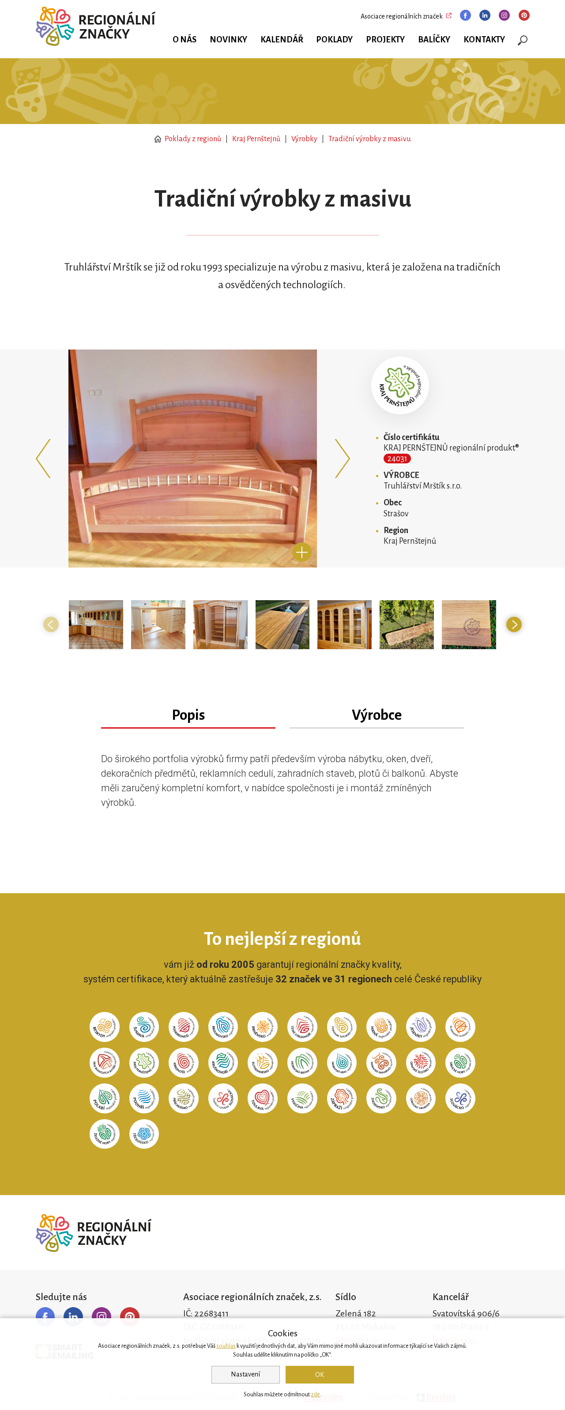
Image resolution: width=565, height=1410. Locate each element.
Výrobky (304, 139)
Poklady (334, 39)
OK (319, 1374)
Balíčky (434, 39)
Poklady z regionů (192, 139)
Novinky (228, 39)
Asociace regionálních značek (402, 16)
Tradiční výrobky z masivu (369, 139)
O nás (184, 39)
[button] (45, 458)
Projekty (385, 39)
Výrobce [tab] (377, 715)
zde (315, 1394)
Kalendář (281, 39)
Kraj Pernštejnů (256, 139)
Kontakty (484, 39)
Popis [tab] (188, 715)
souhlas (226, 1346)
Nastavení (245, 1374)
